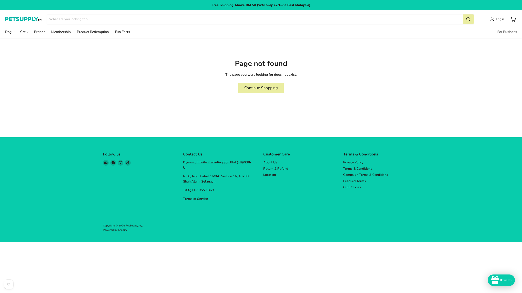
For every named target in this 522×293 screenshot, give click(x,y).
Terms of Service (195, 199)
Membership (61, 32)
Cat (23, 32)
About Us (270, 162)
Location (269, 175)
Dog (8, 32)
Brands (39, 32)
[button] (498, 19)
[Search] (468, 19)
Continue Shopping (261, 88)
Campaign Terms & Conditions (365, 175)
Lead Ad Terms (354, 181)
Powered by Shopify (115, 230)
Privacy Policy (353, 162)
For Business (507, 32)
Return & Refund (275, 168)
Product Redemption (93, 32)
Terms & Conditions (357, 168)
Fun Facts (122, 32)
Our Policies (352, 187)
